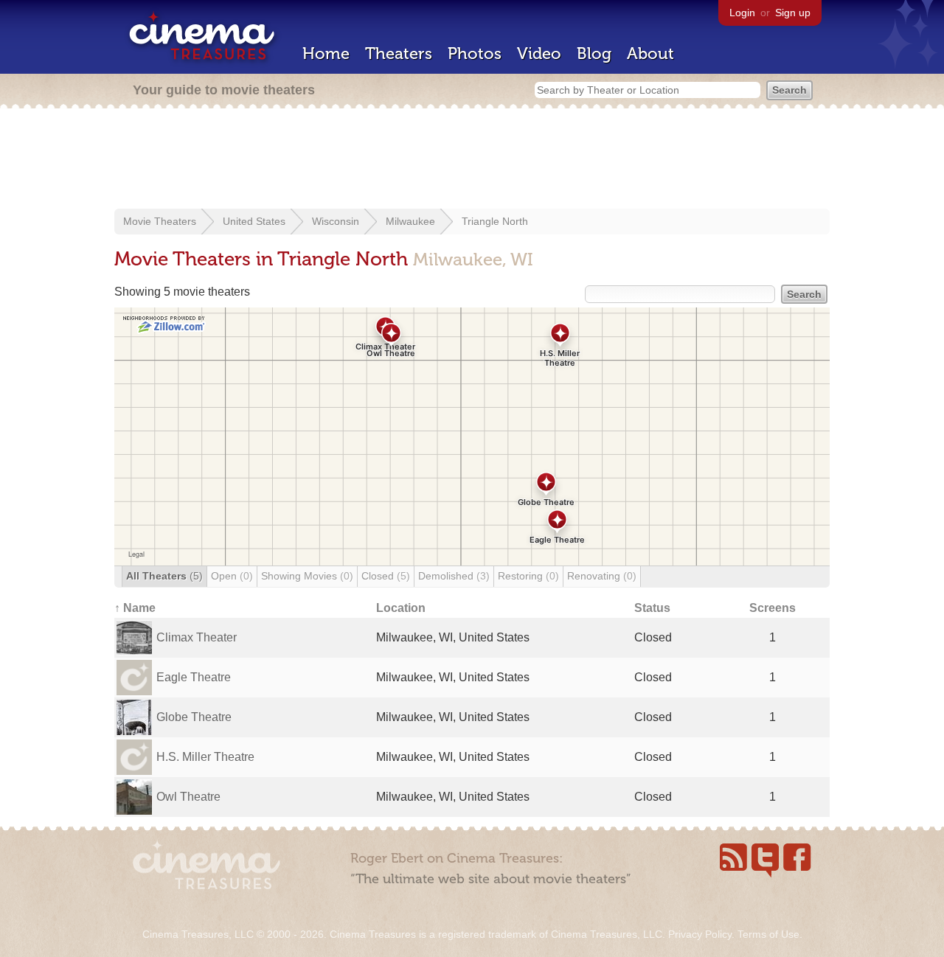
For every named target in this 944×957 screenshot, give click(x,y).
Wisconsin (335, 221)
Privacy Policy (700, 934)
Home (326, 53)
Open (232, 576)
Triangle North (495, 221)
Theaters (398, 53)
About (650, 53)
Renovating (601, 576)
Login (742, 12)
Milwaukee (410, 221)
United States (254, 221)
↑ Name (135, 608)
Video (539, 53)
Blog (594, 53)
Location (401, 608)
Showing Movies (307, 576)
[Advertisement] (472, 160)
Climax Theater (196, 637)
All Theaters (164, 576)
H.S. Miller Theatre (205, 757)
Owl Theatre (188, 796)
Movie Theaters (159, 221)
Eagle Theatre (193, 677)
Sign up (793, 12)
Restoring (528, 576)
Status (652, 608)
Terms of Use (768, 934)
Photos (475, 53)
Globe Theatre (194, 717)
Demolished (454, 576)
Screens (772, 608)
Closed (385, 576)
